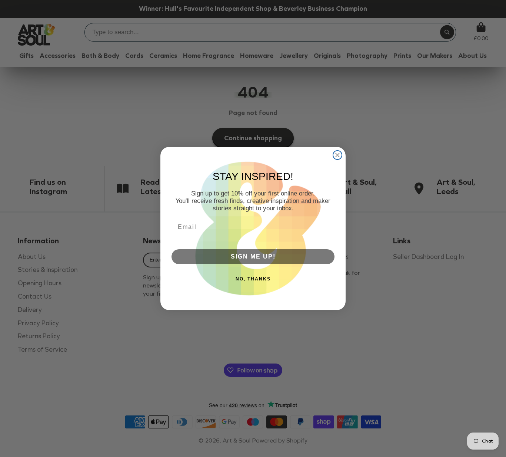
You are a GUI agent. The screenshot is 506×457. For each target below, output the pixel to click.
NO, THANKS (253, 279)
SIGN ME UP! (253, 256)
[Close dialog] (337, 155)
